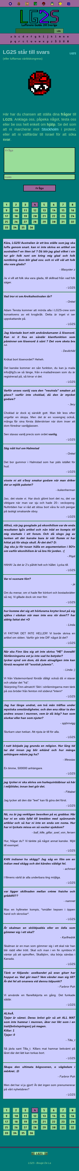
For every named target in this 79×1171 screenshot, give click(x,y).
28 (34, 221)
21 (44, 216)
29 (44, 221)
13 (44, 210)
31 (63, 221)
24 (72, 216)
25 (6, 221)
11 (25, 210)
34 (14, 227)
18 (16, 216)
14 (53, 210)
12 (34, 210)
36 (31, 227)
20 (34, 216)
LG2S (39, 1153)
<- (33, 1153)
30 (53, 221)
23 (63, 216)
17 (6, 216)
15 (63, 210)
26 (16, 221)
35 (23, 227)
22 (53, 216)
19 (25, 216)
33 (6, 227)
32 (72, 221)
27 (25, 221)
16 (72, 210)
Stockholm (50, 129)
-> (46, 1153)
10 (16, 210)
